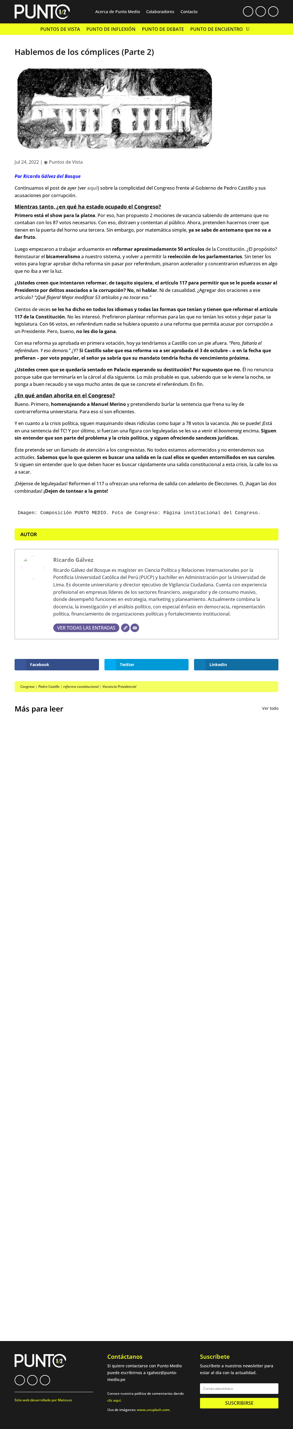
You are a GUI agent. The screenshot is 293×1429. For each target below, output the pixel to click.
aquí (92, 188)
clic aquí (113, 1400)
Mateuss (65, 1400)
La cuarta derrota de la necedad (61, 1138)
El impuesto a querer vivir (53, 890)
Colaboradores (160, 12)
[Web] (125, 628)
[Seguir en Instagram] (273, 11)
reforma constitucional (81, 686)
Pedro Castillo (49, 686)
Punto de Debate (163, 29)
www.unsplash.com (153, 1409)
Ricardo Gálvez (73, 560)
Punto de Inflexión (111, 29)
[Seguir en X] (261, 11)
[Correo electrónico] (134, 628)
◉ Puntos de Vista (63, 162)
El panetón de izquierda (50, 1093)
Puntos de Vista (60, 29)
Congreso (27, 686)
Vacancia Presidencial (119, 686)
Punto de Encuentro (216, 29)
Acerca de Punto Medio (117, 12)
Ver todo (270, 708)
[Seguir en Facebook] (248, 11)
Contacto (189, 12)
